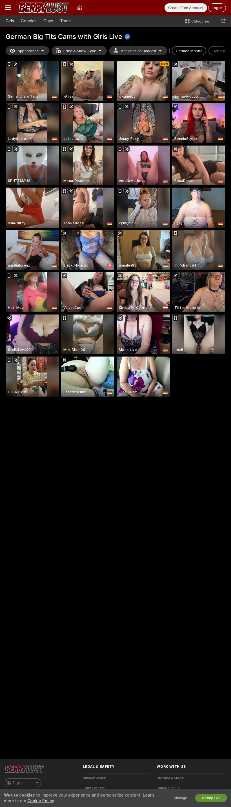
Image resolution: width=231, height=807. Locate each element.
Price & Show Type (79, 51)
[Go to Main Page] (44, 7)
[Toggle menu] (8, 7)
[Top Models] (79, 7)
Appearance (28, 51)
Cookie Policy (40, 801)
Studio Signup (168, 788)
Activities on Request (138, 51)
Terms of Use (94, 788)
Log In (217, 8)
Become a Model (170, 778)
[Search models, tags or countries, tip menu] (223, 21)
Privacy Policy (94, 778)
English (19, 783)
